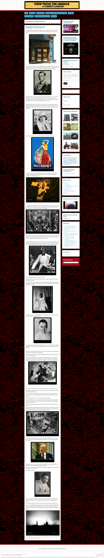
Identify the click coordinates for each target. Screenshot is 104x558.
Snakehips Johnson (29, 538)
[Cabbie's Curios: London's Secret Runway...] (74, 127)
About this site (66, 183)
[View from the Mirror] (52, 5)
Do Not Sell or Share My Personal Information (56, 548)
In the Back (71, 158)
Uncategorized (70, 163)
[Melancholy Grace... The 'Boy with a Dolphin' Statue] (74, 117)
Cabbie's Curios (66, 157)
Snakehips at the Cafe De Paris (35, 27)
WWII (39, 538)
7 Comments (39, 28)
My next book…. (67, 229)
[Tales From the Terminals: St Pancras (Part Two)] (67, 127)
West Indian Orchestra (35, 538)
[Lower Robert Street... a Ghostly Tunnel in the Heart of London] (74, 136)
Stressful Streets (74, 161)
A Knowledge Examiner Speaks (69, 240)
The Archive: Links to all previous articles (42, 16)
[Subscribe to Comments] (63, 104)
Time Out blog (65, 163)
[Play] (64, 31)
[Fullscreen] (76, 31)
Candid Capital (73, 157)
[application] (70, 28)
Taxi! (65, 83)
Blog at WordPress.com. (43, 548)
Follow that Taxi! (67, 71)
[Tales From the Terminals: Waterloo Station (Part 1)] (67, 136)
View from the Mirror (30, 28)
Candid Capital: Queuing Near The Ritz (71, 241)
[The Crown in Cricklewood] (74, 145)
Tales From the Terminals (67, 162)
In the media (66, 188)
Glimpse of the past (66, 158)
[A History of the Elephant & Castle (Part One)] (67, 145)
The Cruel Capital (75, 162)
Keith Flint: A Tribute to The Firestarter (71, 233)
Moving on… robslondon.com (69, 228)
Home (65, 182)
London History (72, 159)
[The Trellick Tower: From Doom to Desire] (67, 117)
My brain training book (29, 16)
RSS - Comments (67, 104)
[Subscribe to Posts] (63, 100)
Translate (71, 66)
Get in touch (54, 16)
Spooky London (69, 161)
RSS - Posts (66, 100)
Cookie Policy (19, 555)
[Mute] (75, 31)
